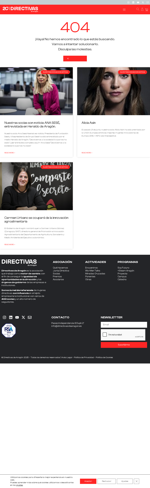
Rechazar (106, 481)
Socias (56, 273)
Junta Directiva (61, 271)
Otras (88, 279)
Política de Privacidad (84, 357)
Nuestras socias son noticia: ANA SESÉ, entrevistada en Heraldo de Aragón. (32, 124)
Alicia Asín (89, 123)
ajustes (19, 485)
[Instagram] (128, 2)
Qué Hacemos (60, 268)
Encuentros (91, 268)
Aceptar (88, 481)
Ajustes (124, 481)
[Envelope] (30, 317)
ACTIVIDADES (95, 262)
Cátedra (122, 279)
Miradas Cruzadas (95, 273)
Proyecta (122, 273)
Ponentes (90, 276)
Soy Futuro (123, 268)
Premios (57, 276)
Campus (122, 276)
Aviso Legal (66, 357)
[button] (124, 9)
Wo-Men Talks (92, 271)
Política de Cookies (104, 357)
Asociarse (58, 279)
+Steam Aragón (126, 271)
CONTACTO (60, 317)
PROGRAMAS (128, 262)
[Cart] (146, 10)
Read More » (9, 153)
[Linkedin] (133, 2)
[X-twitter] (143, 2)
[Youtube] (138, 2)
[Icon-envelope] (147, 2)
